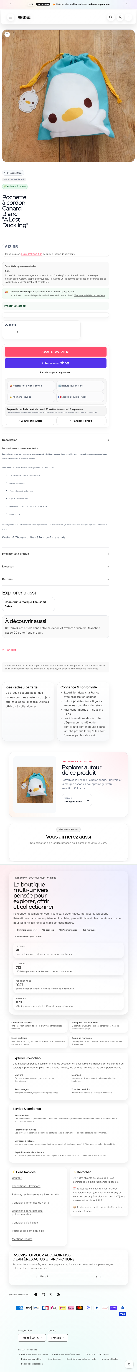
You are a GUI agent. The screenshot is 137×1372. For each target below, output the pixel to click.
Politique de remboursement (35, 1354)
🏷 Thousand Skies (13, 173)
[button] (128, 17)
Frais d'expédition (31, 253)
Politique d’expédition (31, 1359)
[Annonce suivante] (127, 4)
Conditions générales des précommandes (27, 1212)
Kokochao (32, 1349)
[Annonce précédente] (10, 4)
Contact (17, 1177)
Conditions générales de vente (30, 1202)
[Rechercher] (111, 17)
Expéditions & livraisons (26, 1185)
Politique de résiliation (32, 1364)
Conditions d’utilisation (97, 1354)
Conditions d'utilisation (25, 1222)
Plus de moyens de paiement (55, 372)
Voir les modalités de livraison (89, 295)
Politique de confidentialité (28, 1230)
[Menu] (10, 17)
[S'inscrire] (95, 1277)
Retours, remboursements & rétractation (36, 1194)
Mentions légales (22, 1238)
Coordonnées (54, 1359)
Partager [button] (11, 649)
